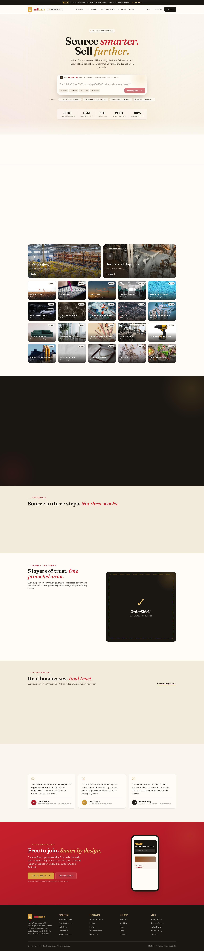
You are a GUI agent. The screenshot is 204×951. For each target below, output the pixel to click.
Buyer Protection (65, 934)
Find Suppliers (92, 9)
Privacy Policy (156, 919)
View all (172, 200)
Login (170, 9)
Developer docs (95, 931)
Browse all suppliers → (166, 683)
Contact (154, 934)
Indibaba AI (63, 927)
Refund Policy (156, 927)
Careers (123, 934)
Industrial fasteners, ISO (144, 99)
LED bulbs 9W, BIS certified (121, 99)
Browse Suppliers (65, 919)
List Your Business (96, 919)
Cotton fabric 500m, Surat (70, 99)
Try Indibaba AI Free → (41, 467)
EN (150, 9)
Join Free (158, 9)
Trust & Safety (156, 931)
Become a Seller (66, 876)
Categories (79, 9)
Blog (122, 931)
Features (92, 927)
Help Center (94, 934)
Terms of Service (157, 923)
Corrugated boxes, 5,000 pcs (96, 99)
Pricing (131, 9)
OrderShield (63, 931)
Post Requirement (108, 9)
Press (122, 927)
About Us (123, 919)
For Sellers (122, 9)
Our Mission (124, 923)
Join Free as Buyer (39, 876)
